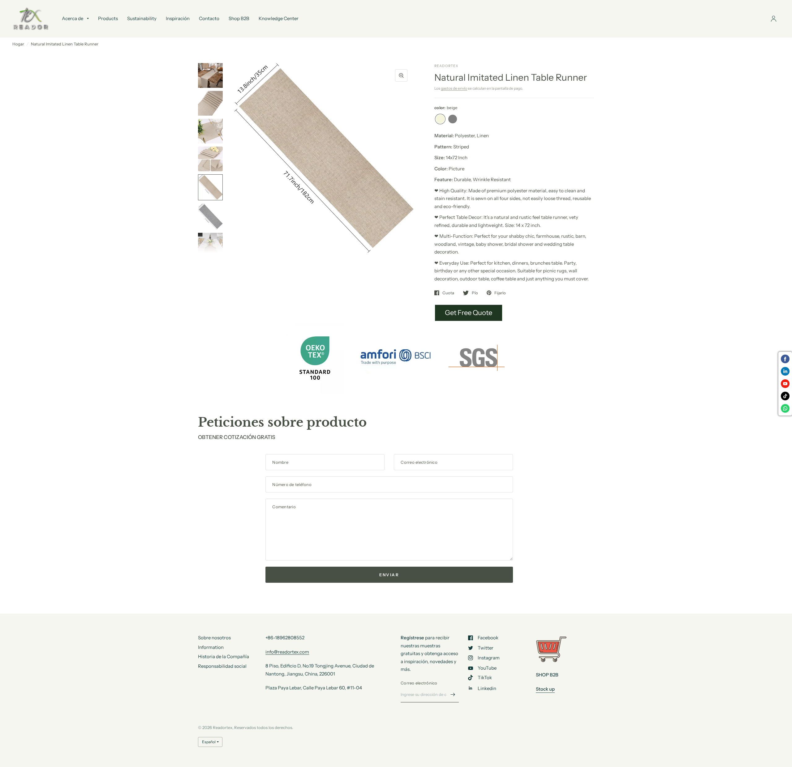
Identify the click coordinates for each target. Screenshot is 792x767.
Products (108, 18)
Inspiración (178, 18)
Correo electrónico (419, 682)
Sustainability (142, 18)
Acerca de (72, 18)
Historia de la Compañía (223, 656)
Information (211, 647)
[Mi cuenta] (774, 18)
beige (440, 119)
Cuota (448, 292)
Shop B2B (239, 18)
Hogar (18, 43)
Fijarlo (500, 292)
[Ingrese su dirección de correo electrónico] (452, 694)
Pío (475, 292)
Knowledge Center (279, 18)
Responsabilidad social (222, 666)
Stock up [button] (545, 689)
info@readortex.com (287, 652)
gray (452, 119)
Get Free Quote (468, 313)
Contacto (209, 18)
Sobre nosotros (214, 638)
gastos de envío (454, 88)
